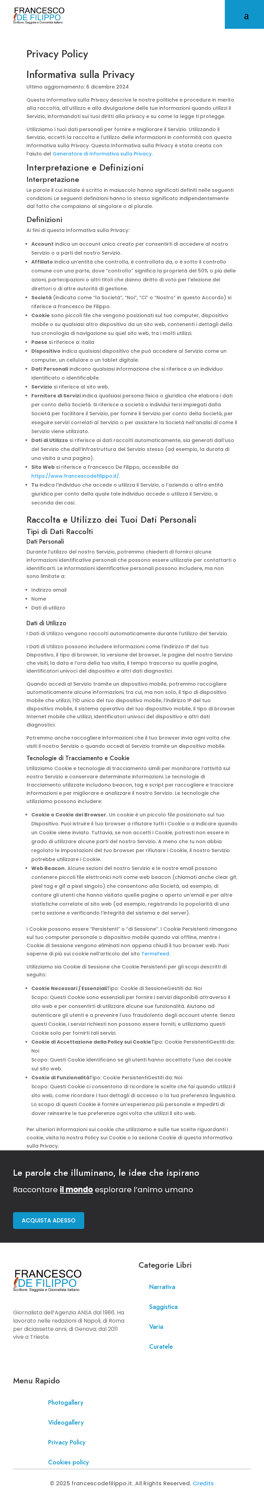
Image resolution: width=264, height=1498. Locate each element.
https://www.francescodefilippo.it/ (75, 476)
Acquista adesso (49, 1220)
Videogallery (66, 1422)
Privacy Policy (67, 1442)
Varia (156, 1326)
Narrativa (162, 1286)
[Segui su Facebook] (18, 1356)
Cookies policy (68, 1462)
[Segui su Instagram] (32, 1356)
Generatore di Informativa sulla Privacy (102, 153)
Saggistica (163, 1306)
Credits (203, 1483)
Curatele (161, 1346)
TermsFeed (155, 953)
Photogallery (66, 1402)
